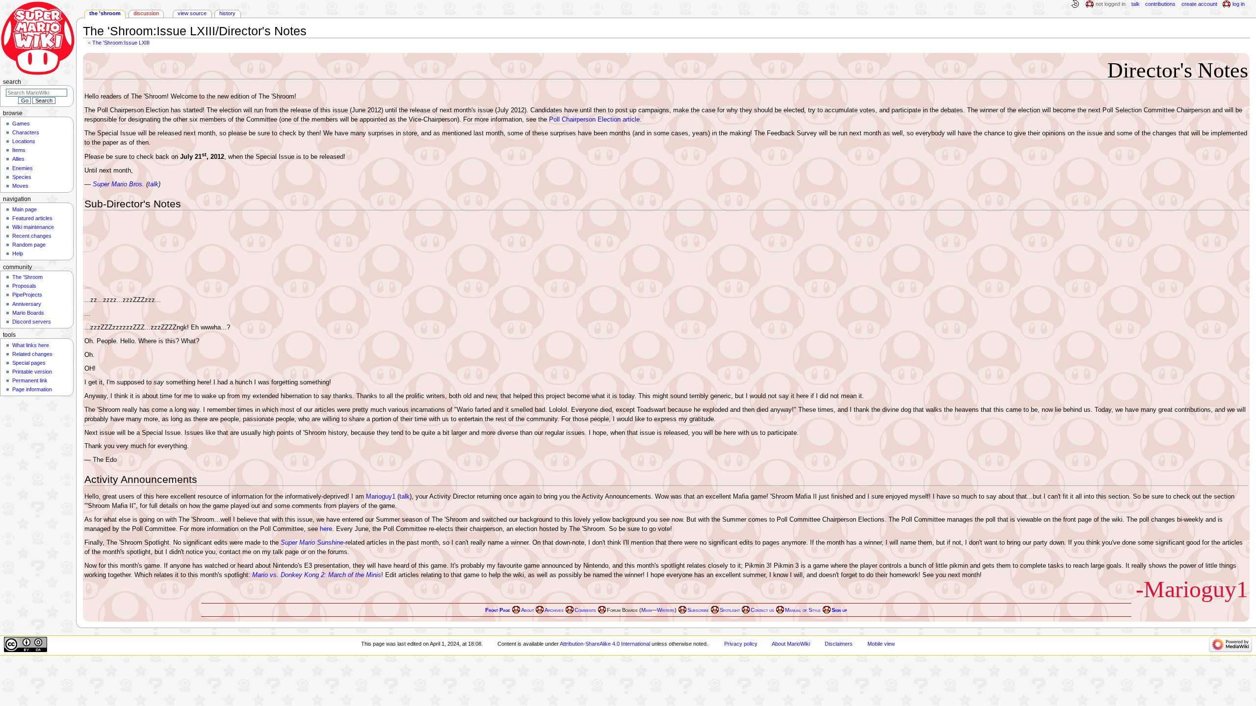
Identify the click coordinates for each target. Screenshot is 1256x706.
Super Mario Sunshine (312, 542)
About (527, 610)
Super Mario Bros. (118, 184)
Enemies (22, 168)
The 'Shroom (105, 13)
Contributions (1160, 4)
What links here (30, 345)
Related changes (32, 354)
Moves (20, 186)
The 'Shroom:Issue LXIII (121, 43)
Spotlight (730, 610)
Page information (32, 389)
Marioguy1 (380, 496)
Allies (18, 159)
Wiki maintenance (33, 227)
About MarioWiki (791, 644)
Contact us (762, 610)
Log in (1238, 4)
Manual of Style (803, 610)
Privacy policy (741, 644)
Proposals (24, 286)
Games (21, 123)
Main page (24, 209)
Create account (1199, 4)
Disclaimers (839, 644)
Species (21, 177)
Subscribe (698, 610)
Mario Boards (28, 313)
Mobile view (881, 644)
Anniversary (26, 304)
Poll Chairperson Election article (594, 119)
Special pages (29, 363)
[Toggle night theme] (1075, 4)
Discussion (146, 13)
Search (12, 82)
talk (153, 184)
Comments (585, 610)
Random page (29, 245)
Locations (23, 141)
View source (192, 13)
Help (17, 253)
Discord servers (31, 322)
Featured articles (32, 218)
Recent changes (32, 236)
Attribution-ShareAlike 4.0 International (605, 644)
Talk (1135, 4)
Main (646, 610)
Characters (25, 132)
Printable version (32, 372)
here (326, 529)
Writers (666, 610)
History (227, 13)
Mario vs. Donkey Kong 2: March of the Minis (316, 575)
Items (19, 150)
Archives (554, 610)
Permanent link (30, 380)
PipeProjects (27, 295)
